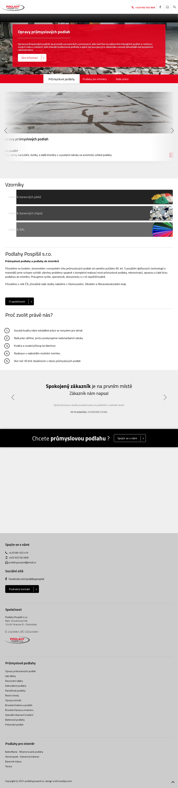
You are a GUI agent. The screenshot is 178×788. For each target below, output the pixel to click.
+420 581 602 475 (18, 552)
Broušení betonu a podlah (18, 705)
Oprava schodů (13, 700)
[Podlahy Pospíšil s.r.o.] (13, 7)
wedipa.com (65, 781)
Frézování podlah (14, 724)
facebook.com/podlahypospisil (26, 579)
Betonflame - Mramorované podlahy (24, 752)
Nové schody (12, 695)
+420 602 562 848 (145, 7)
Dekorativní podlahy (15, 686)
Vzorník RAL (17, 229)
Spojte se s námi (127, 438)
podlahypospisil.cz (34, 781)
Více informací (29, 58)
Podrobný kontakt (19, 589)
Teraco (8, 766)
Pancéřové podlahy (15, 690)
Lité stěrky (10, 676)
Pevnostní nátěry (14, 681)
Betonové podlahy (15, 719)
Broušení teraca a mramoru (19, 710)
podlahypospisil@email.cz (22, 562)
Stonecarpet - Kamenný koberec (22, 756)
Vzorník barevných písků (25, 197)
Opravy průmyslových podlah (20, 671)
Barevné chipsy (13, 761)
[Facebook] (160, 6)
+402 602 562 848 (18, 557)
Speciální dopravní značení (19, 715)
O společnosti (17, 301)
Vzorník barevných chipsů (26, 213)
